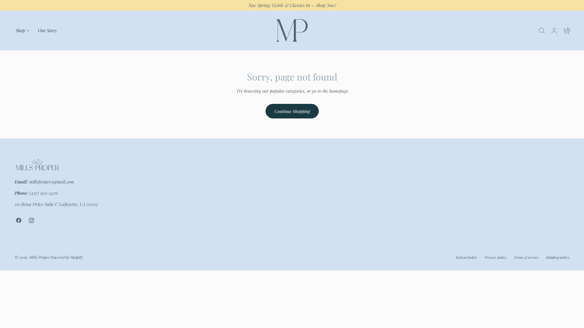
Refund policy (466, 257)
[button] (541, 30)
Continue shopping (292, 111)
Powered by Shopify (66, 256)
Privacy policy (495, 257)
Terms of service (526, 257)
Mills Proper (39, 256)
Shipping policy (557, 257)
